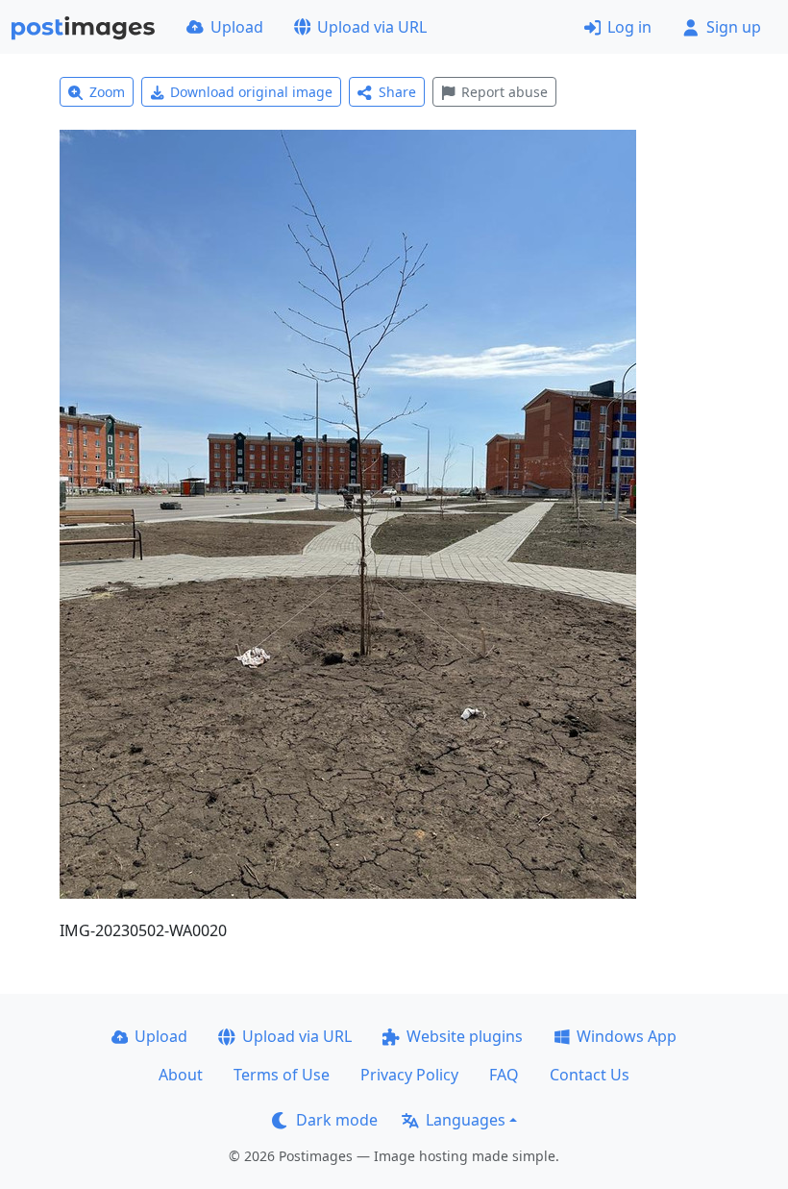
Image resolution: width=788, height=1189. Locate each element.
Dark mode (337, 1119)
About (181, 1074)
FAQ (504, 1074)
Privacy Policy (409, 1074)
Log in (629, 26)
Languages (465, 1119)
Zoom (107, 92)
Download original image (251, 92)
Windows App (627, 1036)
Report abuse (504, 92)
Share (397, 92)
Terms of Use (282, 1074)
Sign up (733, 26)
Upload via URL (372, 26)
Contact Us (589, 1074)
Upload (236, 26)
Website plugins (464, 1036)
